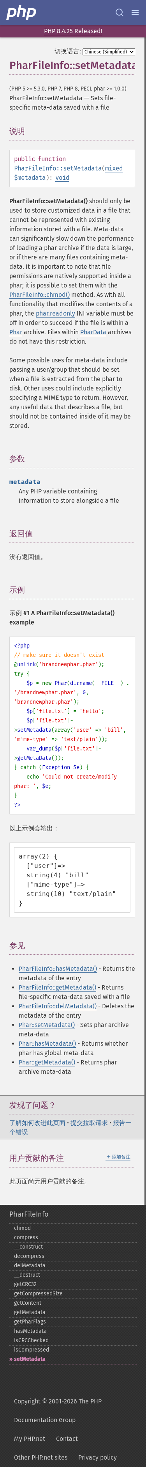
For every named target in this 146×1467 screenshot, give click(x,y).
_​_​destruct (27, 1275)
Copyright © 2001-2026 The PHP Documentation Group (58, 1411)
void (62, 177)
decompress (29, 1256)
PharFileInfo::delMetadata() (58, 1006)
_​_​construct (28, 1246)
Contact (67, 1438)
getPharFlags (30, 1321)
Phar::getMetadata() (47, 1062)
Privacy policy (97, 1457)
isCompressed (31, 1349)
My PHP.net (29, 1438)
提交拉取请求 (89, 1122)
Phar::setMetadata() (47, 1025)
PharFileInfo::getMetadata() (57, 987)
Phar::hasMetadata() (47, 1043)
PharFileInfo (28, 1214)
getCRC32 (25, 1284)
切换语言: (68, 51)
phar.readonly (55, 313)
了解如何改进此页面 (37, 1122)
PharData (93, 332)
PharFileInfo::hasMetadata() (58, 968)
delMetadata (30, 1265)
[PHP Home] (21, 12)
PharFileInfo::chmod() (39, 294)
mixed (114, 168)
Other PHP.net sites (40, 1457)
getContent (27, 1303)
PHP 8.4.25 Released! (73, 31)
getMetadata (30, 1312)
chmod (22, 1228)
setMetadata (30, 1359)
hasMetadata (30, 1331)
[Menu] (135, 12)
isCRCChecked (31, 1340)
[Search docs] (119, 12)
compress (26, 1237)
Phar (15, 332)
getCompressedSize (38, 1293)
